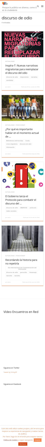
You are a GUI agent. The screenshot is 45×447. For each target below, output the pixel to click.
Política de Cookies (10, 440)
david (9, 86)
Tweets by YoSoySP (10, 372)
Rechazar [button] (23, 444)
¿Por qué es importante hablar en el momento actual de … (22, 132)
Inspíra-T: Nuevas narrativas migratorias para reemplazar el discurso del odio (21, 69)
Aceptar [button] (37, 440)
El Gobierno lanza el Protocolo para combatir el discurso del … (20, 199)
